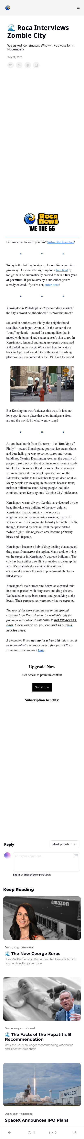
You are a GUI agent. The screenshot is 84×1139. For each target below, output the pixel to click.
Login (16, 874)
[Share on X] (19, 65)
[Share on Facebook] (10, 65)
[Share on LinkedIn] (36, 65)
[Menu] (78, 7)
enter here (52, 284)
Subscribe (42, 687)
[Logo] (7, 7)
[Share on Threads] (27, 65)
